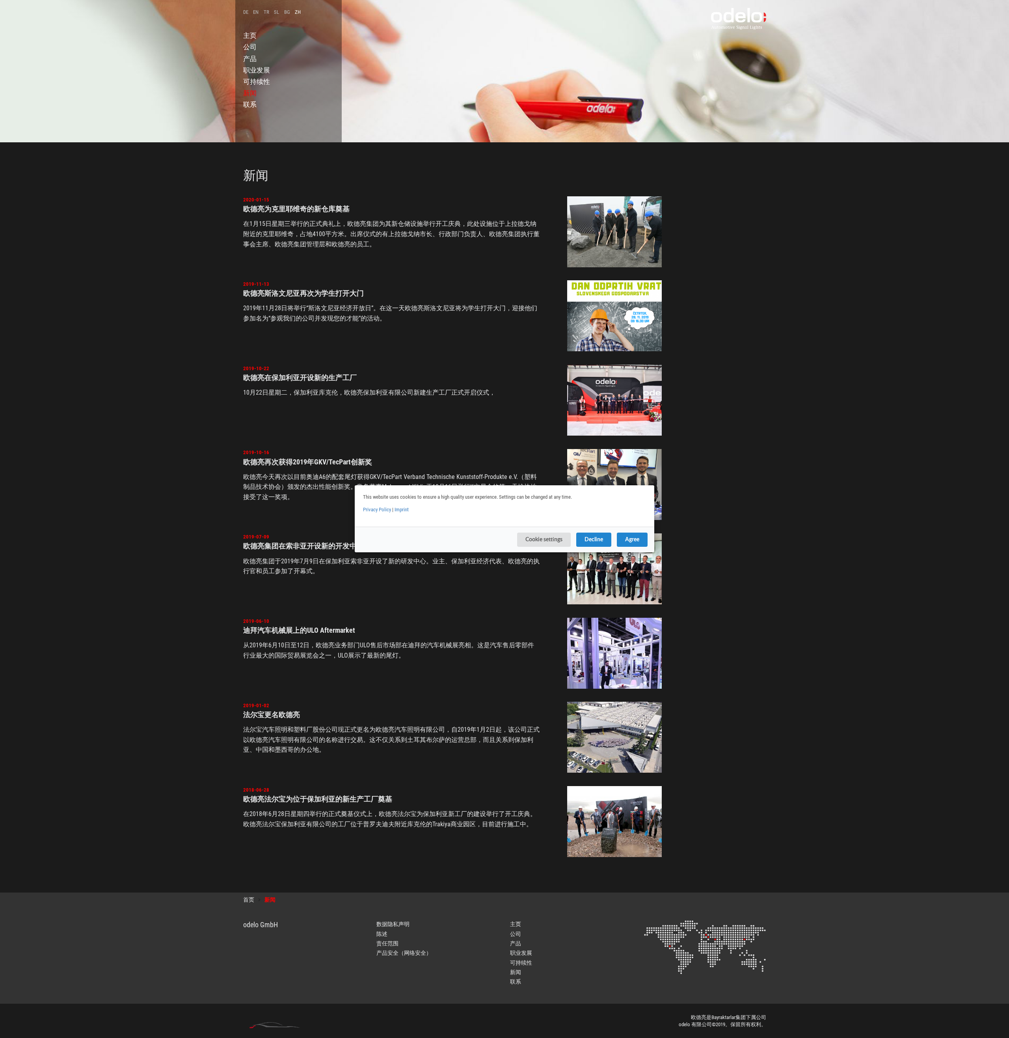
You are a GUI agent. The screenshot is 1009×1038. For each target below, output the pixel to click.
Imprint (402, 509)
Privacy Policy (377, 509)
